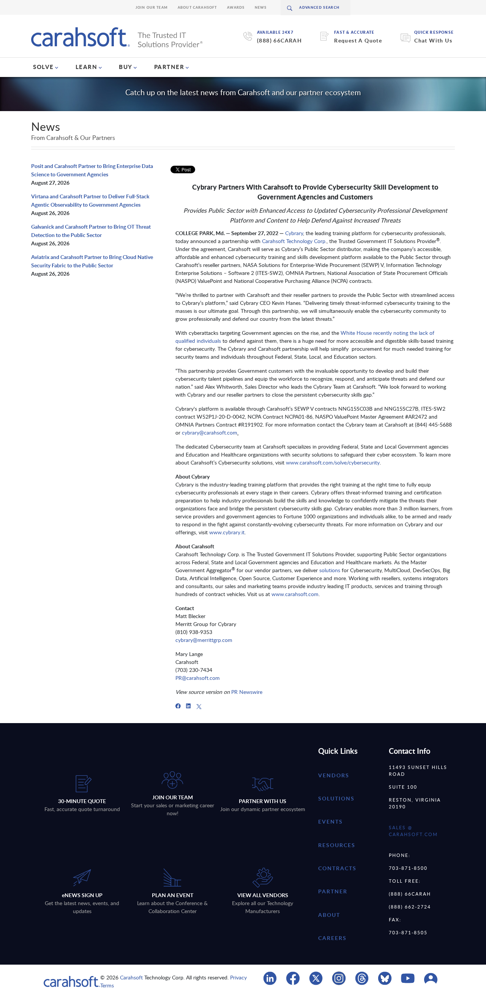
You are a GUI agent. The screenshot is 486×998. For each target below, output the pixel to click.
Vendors (333, 775)
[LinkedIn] (188, 705)
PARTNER (169, 67)
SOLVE (43, 67)
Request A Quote (358, 40)
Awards (236, 7)
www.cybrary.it (227, 532)
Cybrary (294, 233)
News (261, 7)
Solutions (336, 798)
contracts (337, 868)
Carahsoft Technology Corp (293, 241)
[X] (199, 705)
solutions (329, 570)
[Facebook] (178, 705)
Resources (336, 845)
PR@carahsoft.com (197, 677)
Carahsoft (131, 977)
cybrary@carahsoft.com (209, 432)
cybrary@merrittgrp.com (203, 639)
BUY (126, 67)
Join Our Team (152, 7)
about (329, 914)
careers (332, 938)
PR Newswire (246, 691)
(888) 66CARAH (279, 40)
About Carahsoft (197, 7)
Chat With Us (433, 40)
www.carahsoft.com (295, 594)
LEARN (87, 67)
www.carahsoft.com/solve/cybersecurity (333, 462)
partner (332, 891)
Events (330, 821)
